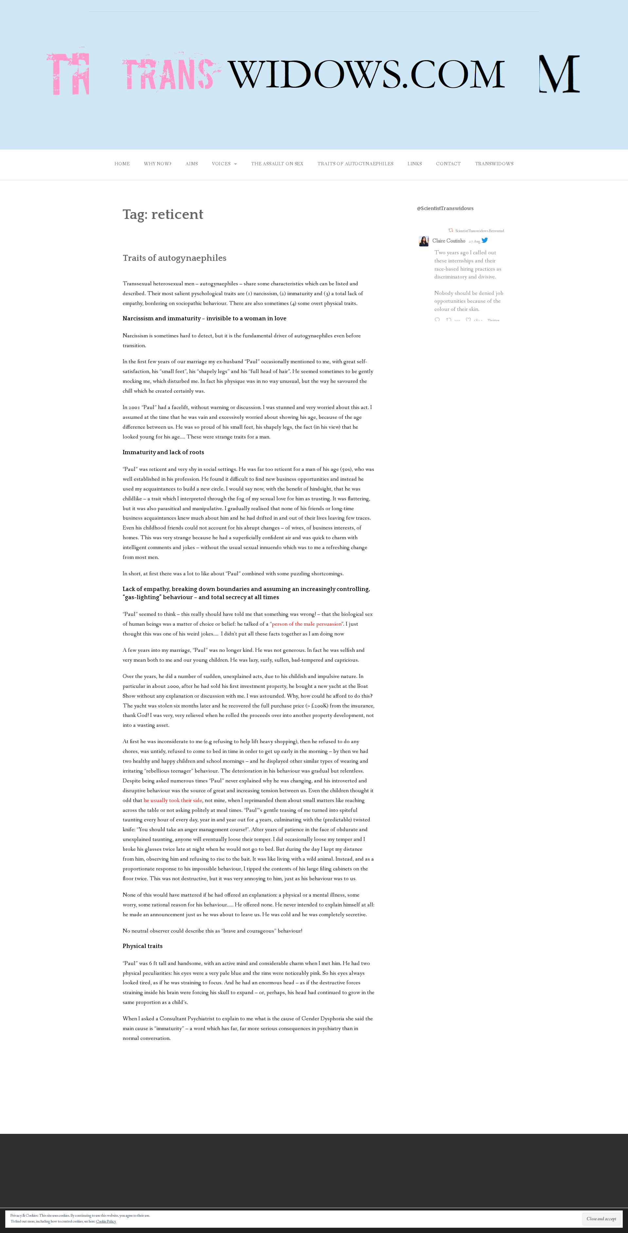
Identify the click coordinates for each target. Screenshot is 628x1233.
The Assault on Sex (277, 164)
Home (122, 164)
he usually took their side (173, 800)
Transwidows (494, 164)
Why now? (157, 164)
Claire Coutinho (448, 241)
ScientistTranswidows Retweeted (479, 230)
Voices (221, 164)
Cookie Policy (106, 1221)
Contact (448, 164)
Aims (191, 164)
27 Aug (474, 241)
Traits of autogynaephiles (355, 164)
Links (415, 164)
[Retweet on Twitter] (450, 230)
